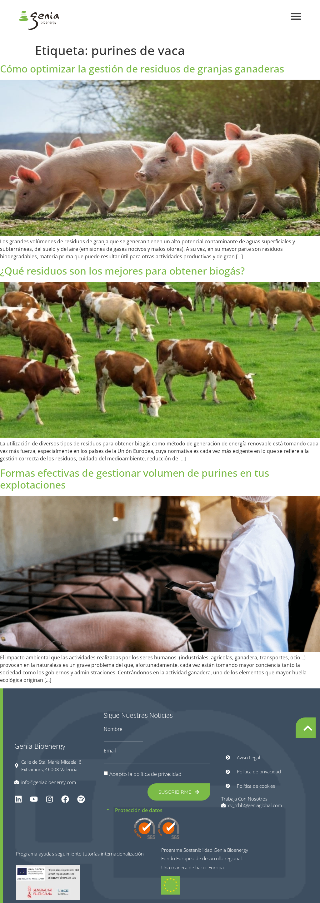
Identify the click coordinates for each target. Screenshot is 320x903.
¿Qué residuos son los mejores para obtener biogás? (122, 270)
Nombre (113, 729)
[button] (296, 16)
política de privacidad (157, 774)
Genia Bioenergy (39, 746)
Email (110, 750)
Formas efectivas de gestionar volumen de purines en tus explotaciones (134, 478)
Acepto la (145, 774)
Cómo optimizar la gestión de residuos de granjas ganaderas (142, 68)
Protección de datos (138, 810)
